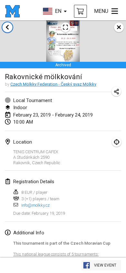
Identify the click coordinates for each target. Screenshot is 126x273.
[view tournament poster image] (65, 27)
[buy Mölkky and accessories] (80, 11)
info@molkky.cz (35, 205)
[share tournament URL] (116, 91)
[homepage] (12, 11)
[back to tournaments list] (7, 27)
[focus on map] (116, 142)
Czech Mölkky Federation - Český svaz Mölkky (53, 84)
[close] (119, 27)
